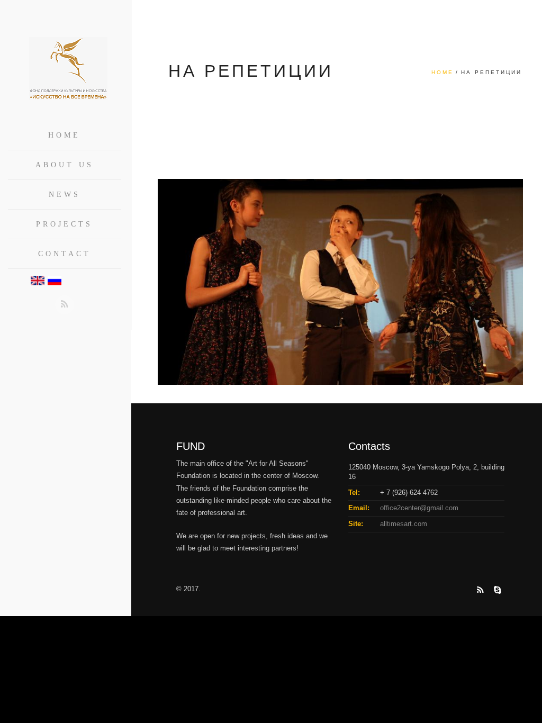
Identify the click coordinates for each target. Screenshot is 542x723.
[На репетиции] (340, 281)
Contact (64, 254)
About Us (64, 165)
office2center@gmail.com (419, 508)
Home (64, 135)
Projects (64, 224)
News (64, 194)
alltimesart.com (403, 524)
